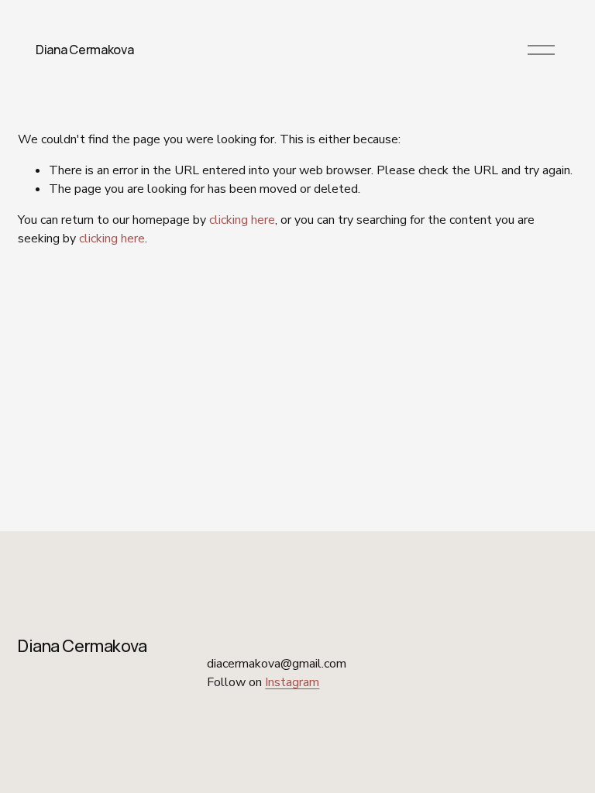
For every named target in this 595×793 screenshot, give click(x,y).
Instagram (292, 682)
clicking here (242, 219)
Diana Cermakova (84, 49)
